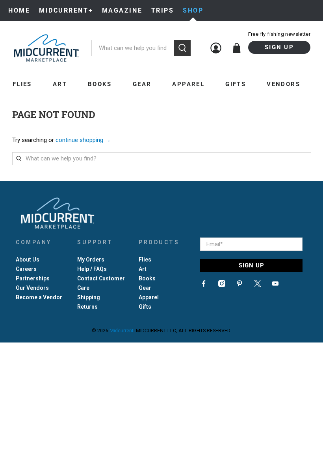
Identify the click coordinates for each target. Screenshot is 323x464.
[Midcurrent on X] (257, 285)
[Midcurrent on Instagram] (221, 285)
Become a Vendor (39, 297)
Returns (87, 307)
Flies (22, 84)
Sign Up (279, 47)
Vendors (283, 84)
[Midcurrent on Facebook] (203, 285)
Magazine (122, 10)
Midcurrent (122, 330)
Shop (193, 10)
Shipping (88, 297)
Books (100, 84)
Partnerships (33, 278)
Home (19, 10)
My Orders (90, 259)
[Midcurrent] (46, 48)
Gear (142, 84)
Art (60, 84)
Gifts (235, 84)
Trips (162, 10)
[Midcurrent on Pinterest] (239, 285)
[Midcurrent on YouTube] (275, 285)
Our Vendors (32, 288)
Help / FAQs (92, 269)
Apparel (188, 84)
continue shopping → (83, 140)
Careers (26, 269)
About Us (27, 259)
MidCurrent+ (66, 10)
